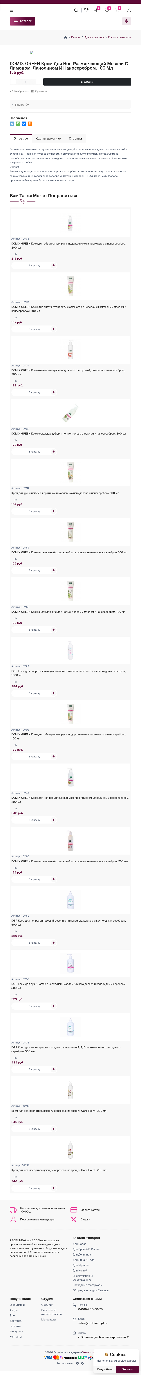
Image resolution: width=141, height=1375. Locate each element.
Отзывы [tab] (75, 138)
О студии (47, 1304)
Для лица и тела (94, 37)
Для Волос (79, 1243)
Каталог (76, 37)
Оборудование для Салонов (91, 1290)
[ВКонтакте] (24, 124)
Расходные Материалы (87, 1285)
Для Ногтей (80, 1270)
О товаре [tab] (21, 138)
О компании (17, 1304)
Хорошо (127, 1369)
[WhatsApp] (18, 124)
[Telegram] (12, 124)
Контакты (16, 1336)
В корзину (87, 81)
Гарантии (15, 1326)
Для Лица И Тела (83, 1259)
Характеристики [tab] (48, 138)
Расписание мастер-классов (51, 1312)
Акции (13, 1310)
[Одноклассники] (30, 124)
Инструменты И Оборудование (83, 1277)
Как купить (16, 1331)
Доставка (15, 1320)
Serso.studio (89, 1352)
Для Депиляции (82, 1254)
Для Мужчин (80, 1265)
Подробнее (104, 1369)
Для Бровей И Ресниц (86, 1249)
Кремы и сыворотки (119, 37)
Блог (13, 1315)
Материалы (48, 1319)
